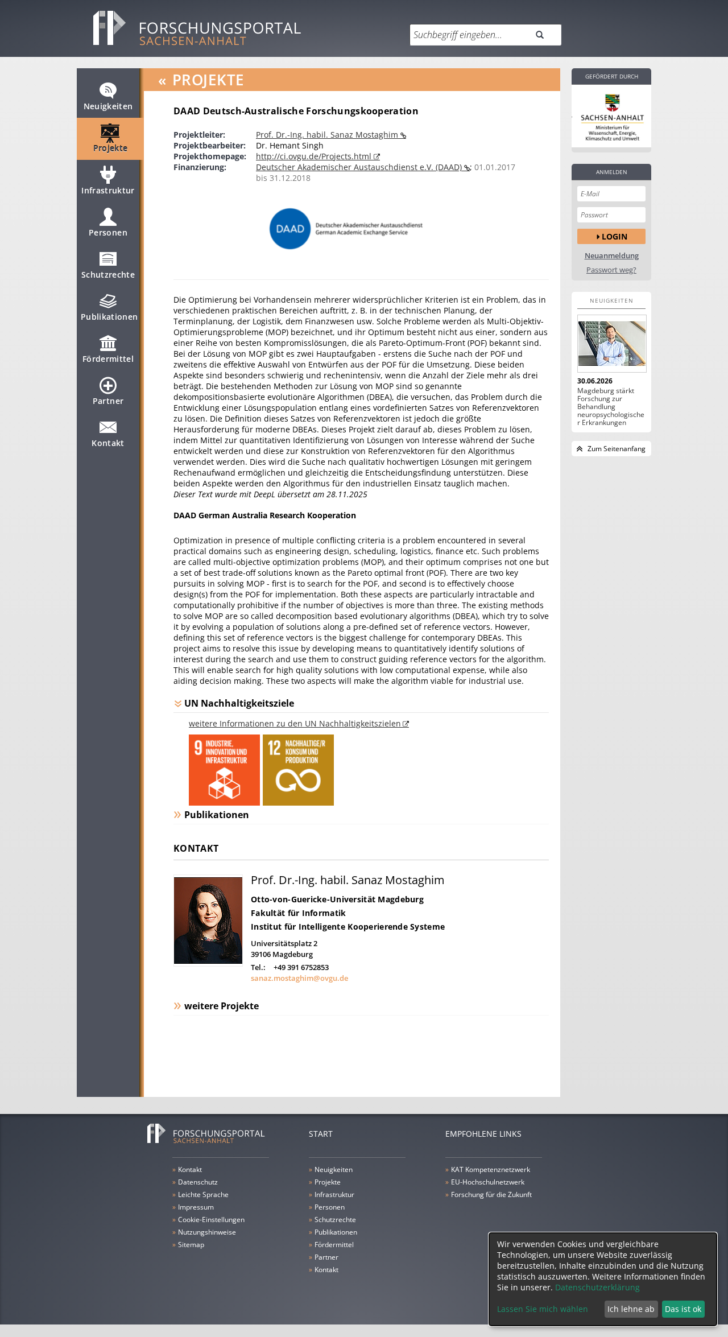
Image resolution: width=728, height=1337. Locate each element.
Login (614, 236)
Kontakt (108, 443)
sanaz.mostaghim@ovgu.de (299, 978)
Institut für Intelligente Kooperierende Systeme (348, 926)
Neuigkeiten (108, 106)
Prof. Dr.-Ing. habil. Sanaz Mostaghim (328, 134)
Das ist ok (683, 1308)
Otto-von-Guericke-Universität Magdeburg (337, 899)
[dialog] (603, 1279)
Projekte (110, 148)
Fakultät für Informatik (298, 912)
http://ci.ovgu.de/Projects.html (315, 156)
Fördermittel (108, 358)
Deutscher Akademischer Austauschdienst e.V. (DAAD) (360, 167)
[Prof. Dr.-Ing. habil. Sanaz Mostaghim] (208, 963)
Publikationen (109, 316)
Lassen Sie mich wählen (542, 1308)
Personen (108, 232)
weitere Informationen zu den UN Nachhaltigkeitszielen (295, 723)
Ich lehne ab (631, 1308)
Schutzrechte (108, 274)
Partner (108, 400)
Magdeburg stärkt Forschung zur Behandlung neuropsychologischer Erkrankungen (610, 407)
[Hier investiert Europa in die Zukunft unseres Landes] (611, 116)
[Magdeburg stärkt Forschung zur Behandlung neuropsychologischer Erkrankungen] (611, 344)
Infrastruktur (108, 190)
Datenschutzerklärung (597, 1287)
